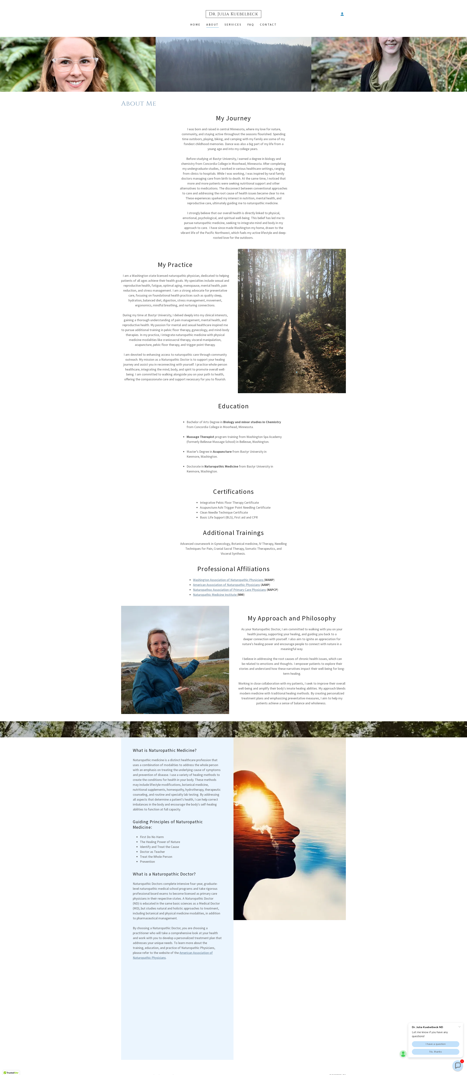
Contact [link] (268, 24)
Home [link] (195, 24)
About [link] (212, 24)
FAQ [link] (250, 24)
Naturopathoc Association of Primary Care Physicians (229, 590)
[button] (342, 14)
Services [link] (233, 24)
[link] (233, 14)
